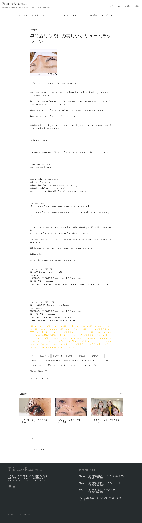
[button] (119, 6)
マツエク (55, 15)
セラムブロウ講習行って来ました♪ (107, 421)
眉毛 (49, 365)
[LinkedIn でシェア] (42, 379)
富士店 (45, 15)
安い (107, 360)
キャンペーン (78, 15)
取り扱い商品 (92, 15)
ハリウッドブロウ (91, 365)
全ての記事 (23, 15)
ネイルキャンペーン (89, 360)
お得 (100, 360)
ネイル (65, 15)
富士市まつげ (70, 356)
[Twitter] (14, 486)
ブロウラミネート (37, 365)
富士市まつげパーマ (71, 360)
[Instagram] (10, 486)
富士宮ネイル (44, 356)
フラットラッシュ (75, 365)
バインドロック (59, 365)
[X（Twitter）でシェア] (36, 379)
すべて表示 (119, 393)
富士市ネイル (57, 356)
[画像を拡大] (43, 62)
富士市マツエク (36, 360)
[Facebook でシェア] (31, 379)
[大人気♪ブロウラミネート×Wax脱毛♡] (71, 407)
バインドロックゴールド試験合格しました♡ (35, 421)
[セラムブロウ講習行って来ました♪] (107, 407)
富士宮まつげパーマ (53, 360)
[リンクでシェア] (47, 379)
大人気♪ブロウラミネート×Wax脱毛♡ (69, 421)
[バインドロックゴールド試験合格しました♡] (35, 407)
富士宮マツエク (97, 356)
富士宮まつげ (83, 356)
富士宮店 (35, 15)
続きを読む (106, 15)
